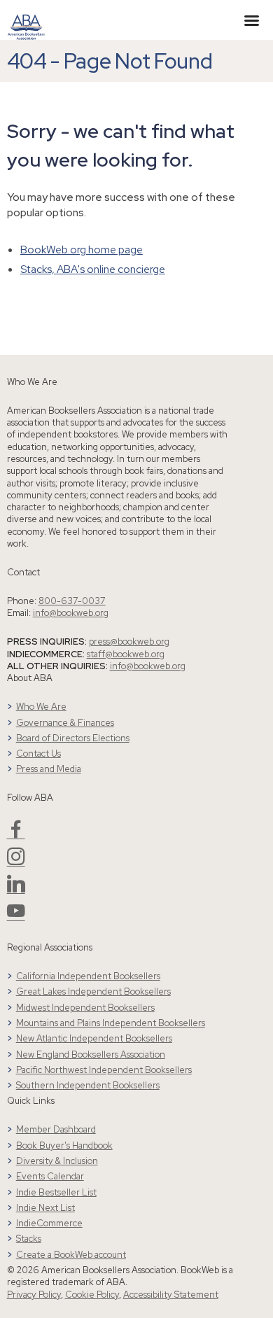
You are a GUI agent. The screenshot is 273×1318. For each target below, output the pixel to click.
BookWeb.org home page (81, 249)
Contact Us (38, 753)
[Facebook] (16, 835)
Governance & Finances (65, 723)
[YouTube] (16, 917)
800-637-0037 (72, 601)
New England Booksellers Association (90, 1054)
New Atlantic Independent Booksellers (94, 1038)
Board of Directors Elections (73, 738)
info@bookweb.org (70, 613)
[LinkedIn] (16, 889)
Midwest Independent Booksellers (85, 1008)
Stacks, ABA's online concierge (92, 269)
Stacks (28, 1239)
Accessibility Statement (170, 1295)
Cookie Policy (92, 1295)
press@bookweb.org (129, 641)
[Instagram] (16, 862)
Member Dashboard (56, 1129)
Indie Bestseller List (56, 1192)
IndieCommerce (49, 1223)
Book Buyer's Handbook (64, 1145)
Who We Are (41, 707)
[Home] (26, 18)
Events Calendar (50, 1176)
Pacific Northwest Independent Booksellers (104, 1070)
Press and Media (48, 769)
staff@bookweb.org (125, 654)
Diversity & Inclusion (57, 1161)
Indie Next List (45, 1208)
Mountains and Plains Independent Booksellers (110, 1023)
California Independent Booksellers (88, 976)
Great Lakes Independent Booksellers (93, 991)
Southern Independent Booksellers (88, 1085)
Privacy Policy (34, 1295)
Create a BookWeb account (71, 1255)
